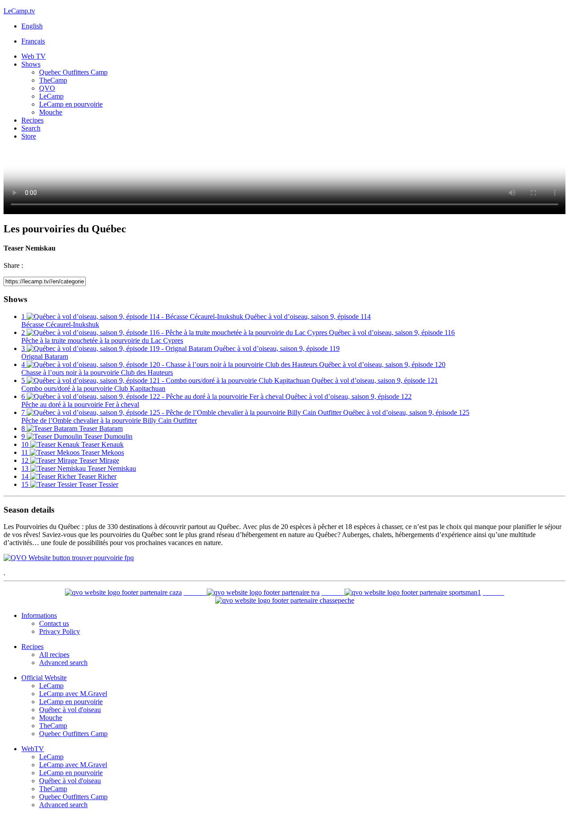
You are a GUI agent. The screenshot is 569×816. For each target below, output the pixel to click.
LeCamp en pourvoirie (71, 104)
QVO (47, 88)
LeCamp (51, 96)
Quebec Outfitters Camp (73, 72)
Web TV (33, 56)
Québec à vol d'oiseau (70, 709)
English (32, 26)
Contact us (54, 623)
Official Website (44, 677)
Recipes (32, 120)
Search (30, 128)
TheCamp (53, 80)
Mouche (50, 112)
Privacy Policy (59, 631)
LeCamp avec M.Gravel (73, 693)
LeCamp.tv (19, 11)
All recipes (54, 654)
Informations (39, 615)
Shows (30, 64)
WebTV (32, 748)
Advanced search (63, 662)
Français (33, 41)
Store (28, 136)
